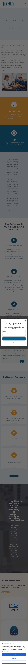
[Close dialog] (25, 320)
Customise (14, 658)
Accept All (14, 654)
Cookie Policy (8, 651)
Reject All (14, 662)
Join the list (14, 339)
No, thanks (14, 342)
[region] (14, 653)
